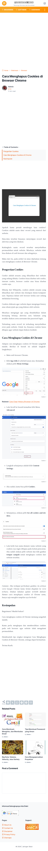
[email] (31, 703)
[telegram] (22, 703)
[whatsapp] (17, 703)
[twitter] (12, 703)
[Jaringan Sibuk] (24, 2)
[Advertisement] (24, 41)
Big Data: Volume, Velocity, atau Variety (11, 758)
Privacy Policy (9, 835)
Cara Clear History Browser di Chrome (24, 402)
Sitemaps (7, 838)
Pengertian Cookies (11, 151)
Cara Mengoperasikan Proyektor (34, 758)
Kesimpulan (7, 159)
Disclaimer (8, 831)
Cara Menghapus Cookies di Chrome (17, 155)
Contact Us (8, 828)
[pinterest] (26, 703)
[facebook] (8, 703)
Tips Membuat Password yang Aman (35, 730)
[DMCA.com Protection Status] (32, 829)
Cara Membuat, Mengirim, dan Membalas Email (12, 731)
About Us (7, 825)
